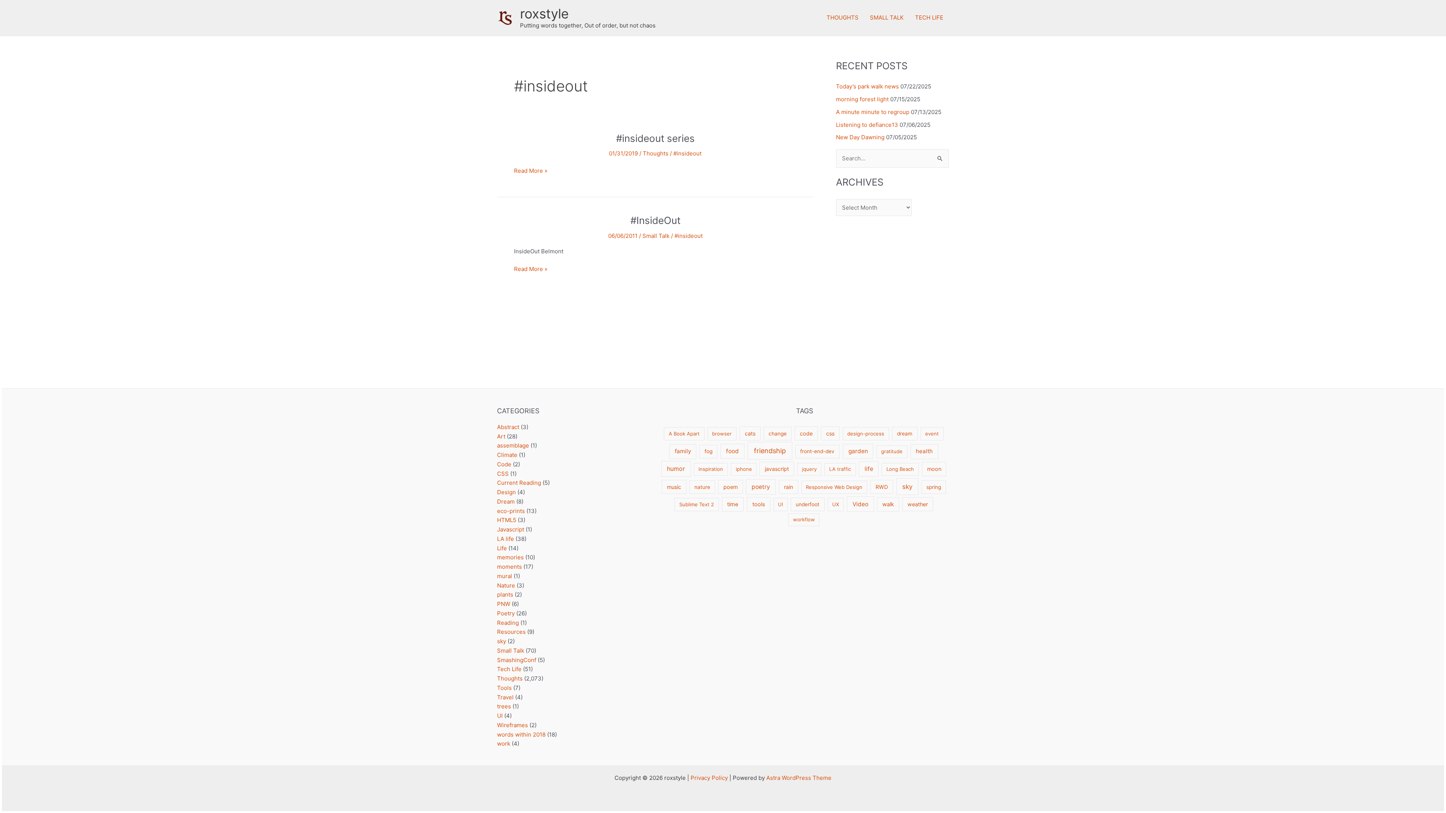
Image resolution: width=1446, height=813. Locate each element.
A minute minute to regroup (872, 112)
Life (502, 548)
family (683, 451)
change (778, 434)
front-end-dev (817, 451)
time (732, 504)
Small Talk (887, 17)
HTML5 (506, 520)
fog (708, 451)
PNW (503, 603)
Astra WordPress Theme (798, 777)
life (869, 468)
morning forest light (862, 99)
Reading (508, 622)
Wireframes (512, 725)
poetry (761, 486)
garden (858, 451)
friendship (770, 451)
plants (505, 594)
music (674, 487)
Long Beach (900, 469)
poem (730, 487)
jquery (809, 469)
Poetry (506, 613)
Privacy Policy (709, 777)
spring (933, 487)
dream (904, 434)
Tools (504, 687)
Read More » (531, 171)
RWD (882, 487)
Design (506, 492)
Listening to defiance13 (867, 124)
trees (504, 706)
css (830, 433)
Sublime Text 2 (696, 504)
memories (510, 557)
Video (860, 504)
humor (676, 468)
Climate (507, 454)
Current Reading (519, 482)
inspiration (711, 469)
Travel (505, 697)
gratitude (892, 451)
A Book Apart (684, 434)
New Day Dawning (860, 137)
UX (835, 504)
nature (702, 487)
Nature (506, 585)
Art (501, 436)
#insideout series (655, 138)
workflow (804, 519)
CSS (503, 473)
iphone (744, 469)
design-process (865, 434)
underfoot (807, 504)
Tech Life (929, 17)
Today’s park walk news (867, 86)
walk (888, 504)
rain (788, 487)
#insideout (687, 153)
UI (500, 715)
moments (509, 566)
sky (501, 641)
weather (918, 504)
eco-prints (511, 511)
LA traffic (840, 469)
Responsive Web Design (834, 487)
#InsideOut (655, 220)
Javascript (510, 529)
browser (722, 434)
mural (504, 576)
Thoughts (843, 17)
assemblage (513, 445)
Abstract (508, 427)
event (932, 434)
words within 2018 (521, 734)
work (503, 743)
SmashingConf (516, 660)
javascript (777, 469)
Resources (511, 631)
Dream (506, 501)
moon (934, 469)
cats (750, 433)
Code (504, 464)
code (806, 433)
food (732, 451)
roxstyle (544, 13)
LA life (505, 538)
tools (758, 504)
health (924, 451)
